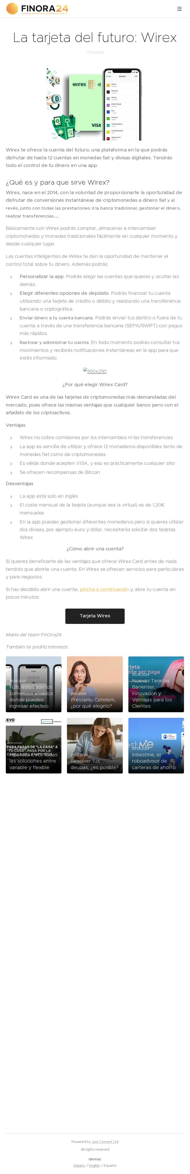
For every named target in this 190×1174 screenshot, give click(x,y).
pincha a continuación (104, 589)
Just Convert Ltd (105, 1142)
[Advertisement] (95, 834)
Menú (179, 8)
